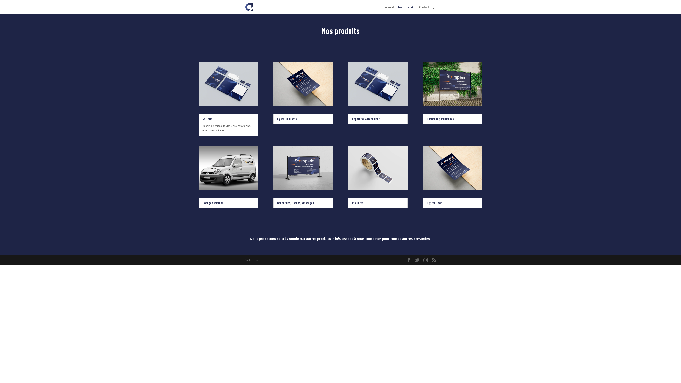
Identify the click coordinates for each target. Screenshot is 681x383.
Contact (424, 7)
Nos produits (406, 7)
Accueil (389, 7)
